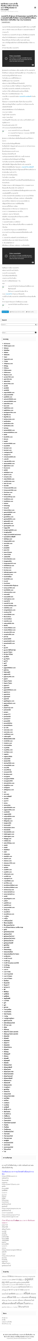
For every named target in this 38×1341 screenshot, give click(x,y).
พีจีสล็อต (6, 991)
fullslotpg (7, 505)
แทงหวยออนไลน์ (8, 1147)
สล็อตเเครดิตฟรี (8, 1078)
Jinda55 (6, 545)
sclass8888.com (9, 765)
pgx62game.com (9, 701)
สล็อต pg (6, 1029)
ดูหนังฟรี (4, 1206)
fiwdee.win (7, 494)
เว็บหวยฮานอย (8, 1138)
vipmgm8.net (8, 878)
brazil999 (7, 445)
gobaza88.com (8, 521)
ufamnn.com (8, 860)
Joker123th (7, 554)
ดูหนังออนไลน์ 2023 (9, 938)
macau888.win (8, 596)
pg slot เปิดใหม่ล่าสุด (10, 650)
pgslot (6, 679)
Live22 (6, 581)
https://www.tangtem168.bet (12, 1250)
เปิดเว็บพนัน (7, 1111)
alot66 (6, 386)
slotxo (6, 803)
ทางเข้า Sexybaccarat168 (11, 963)
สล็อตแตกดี (7, 1082)
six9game (7, 787)
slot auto (6, 794)
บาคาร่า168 (7, 972)
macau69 (7, 594)
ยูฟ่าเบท (6, 1007)
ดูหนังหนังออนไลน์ (9, 932)
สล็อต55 (33, 1294)
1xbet (5, 357)
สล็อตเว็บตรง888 (8, 1074)
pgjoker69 (7, 674)
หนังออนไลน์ (7, 1094)
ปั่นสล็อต (6, 980)
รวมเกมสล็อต (7, 1009)
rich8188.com (8, 741)
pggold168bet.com (10, 667)
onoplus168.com (9, 634)
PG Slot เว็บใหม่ (8, 654)
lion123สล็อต (7, 576)
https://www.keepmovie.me (11, 1208)
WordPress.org (6, 1323)
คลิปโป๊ (4, 1252)
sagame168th (8, 756)
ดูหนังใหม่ (6, 945)
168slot (6, 348)
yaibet (6, 900)
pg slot (6, 647)
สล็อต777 (6, 1043)
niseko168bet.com (9, 627)
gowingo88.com (9, 525)
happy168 (7, 528)
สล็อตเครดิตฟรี (8, 1067)
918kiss (6, 368)
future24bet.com (9, 510)
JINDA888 (5, 1240)
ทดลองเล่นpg (7, 949)
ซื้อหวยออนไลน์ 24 (9, 925)
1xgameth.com (8, 359)
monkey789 (7, 612)
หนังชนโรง (7, 1091)
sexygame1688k (9, 778)
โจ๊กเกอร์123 (7, 1149)
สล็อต (5, 1027)
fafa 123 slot (7, 483)
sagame (6, 754)
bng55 (6, 441)
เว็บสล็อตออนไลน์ (8, 1131)
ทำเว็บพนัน (7, 967)
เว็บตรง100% (7, 1118)
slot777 (6, 801)
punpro (6, 712)
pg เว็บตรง (7, 659)
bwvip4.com (8, 448)
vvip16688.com (9, 881)
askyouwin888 (8, 394)
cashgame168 (8, 452)
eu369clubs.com (9, 481)
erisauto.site (8, 477)
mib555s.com (8, 607)
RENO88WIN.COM (9, 738)
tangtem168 (7, 823)
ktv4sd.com (7, 567)
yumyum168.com (9, 907)
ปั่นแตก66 (7, 983)
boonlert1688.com (9, 443)
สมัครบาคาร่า (19, 1294)
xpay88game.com (9, 898)
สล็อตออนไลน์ (8, 1065)
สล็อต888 (7, 1045)
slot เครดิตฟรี (7, 796)
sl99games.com (9, 789)
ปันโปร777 (7, 987)
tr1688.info (7, 841)
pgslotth (6, 698)
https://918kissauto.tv (9, 1176)
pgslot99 (6, 687)
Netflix (6, 625)
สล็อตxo (6, 1056)
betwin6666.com (9, 430)
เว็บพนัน (6, 1125)
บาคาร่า (6, 969)
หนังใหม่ (6, 1100)
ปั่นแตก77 (6, 985)
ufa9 (5, 852)
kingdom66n (8, 561)
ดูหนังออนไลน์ (8, 934)
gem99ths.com (8, 517)
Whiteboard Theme (25, 1338)
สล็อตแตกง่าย (7, 1080)
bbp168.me (7, 414)
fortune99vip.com (9, 496)
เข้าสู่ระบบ (5, 1318)
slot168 (6, 798)
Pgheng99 (7, 672)
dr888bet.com (8, 472)
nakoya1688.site (9, 623)
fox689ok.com (8, 499)
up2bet (6, 867)
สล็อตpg (6, 1051)
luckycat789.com (9, 588)
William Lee (14, 311)
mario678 (9, 294)
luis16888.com (8, 590)
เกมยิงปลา (6, 1102)
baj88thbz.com (8, 408)
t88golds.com (8, 821)
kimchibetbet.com (9, 559)
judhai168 (5, 1237)
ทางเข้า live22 (8, 958)
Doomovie (7, 468)
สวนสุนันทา (7, 1087)
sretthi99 (7, 812)
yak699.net (7, 903)
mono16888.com (9, 614)
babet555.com (8, 403)
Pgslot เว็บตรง (8, 681)
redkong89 (7, 736)
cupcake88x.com (9, 461)
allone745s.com (9, 383)
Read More (5, 311)
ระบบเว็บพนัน (7, 1011)
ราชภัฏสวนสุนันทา (9, 1018)
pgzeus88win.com (9, 703)
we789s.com (8, 883)
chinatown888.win (10, 457)
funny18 (6, 508)
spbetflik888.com (9, 807)
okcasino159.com (9, 632)
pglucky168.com (9, 676)
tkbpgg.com (7, 838)
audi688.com (8, 397)
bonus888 (5, 1238)
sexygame (7, 776)
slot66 (4, 1233)
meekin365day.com (10, 605)
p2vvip (6, 636)
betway (6, 428)
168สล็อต (6, 350)
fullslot (6, 503)
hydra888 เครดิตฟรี (9, 536)
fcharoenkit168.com (10, 488)
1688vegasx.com (9, 346)
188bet (6, 352)
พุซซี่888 (6, 996)
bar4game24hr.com (10, 412)
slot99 (4, 1231)
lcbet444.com (8, 574)
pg (4, 645)
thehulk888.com (9, 832)
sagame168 (5, 1284)
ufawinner (7, 865)
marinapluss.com (9, 599)
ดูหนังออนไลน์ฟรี (8, 943)
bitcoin (6, 439)
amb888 (6, 390)
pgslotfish (7, 694)
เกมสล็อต (6, 1105)
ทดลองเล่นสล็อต (8, 952)
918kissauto (7, 370)
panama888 (7, 639)
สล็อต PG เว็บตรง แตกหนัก (11, 1031)
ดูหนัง (5, 929)
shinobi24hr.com (9, 783)
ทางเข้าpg (6, 965)
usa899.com (8, 869)
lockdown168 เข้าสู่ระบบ (11, 585)
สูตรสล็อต (6, 1089)
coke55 (6, 459)
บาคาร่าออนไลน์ (8, 974)
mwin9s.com (8, 621)
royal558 (6, 747)
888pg (6, 366)
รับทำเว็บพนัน (7, 1014)
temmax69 (7, 825)
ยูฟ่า (5, 1003)
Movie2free (7, 616)
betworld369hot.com (10, 432)
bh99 (5, 434)
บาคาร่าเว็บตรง (8, 976)
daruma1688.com (9, 463)
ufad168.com (8, 856)
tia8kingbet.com (9, 834)
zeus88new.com (9, 914)
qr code (6, 727)
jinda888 (6, 548)
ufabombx (7, 854)
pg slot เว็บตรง (8, 652)
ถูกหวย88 (6, 947)
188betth (6, 354)
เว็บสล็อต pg (7, 1129)
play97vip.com (8, 707)
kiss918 (4, 1259)
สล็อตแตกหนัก (8, 1085)
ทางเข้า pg (7, 960)
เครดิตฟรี (6, 1107)
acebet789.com (9, 377)
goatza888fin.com (9, 519)
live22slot (7, 583)
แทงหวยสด (7, 1145)
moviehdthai (8, 619)
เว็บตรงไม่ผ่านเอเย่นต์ (9, 1122)
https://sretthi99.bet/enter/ (12, 534)
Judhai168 (7, 556)
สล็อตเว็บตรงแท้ (8, 1076)
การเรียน (6, 916)
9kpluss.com (8, 374)
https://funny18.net (8, 1256)
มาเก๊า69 (6, 1000)
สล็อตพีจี (6, 1058)
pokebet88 (7, 710)
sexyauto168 (8, 772)
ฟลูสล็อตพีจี (7, 998)
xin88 (5, 896)
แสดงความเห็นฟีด (7, 1322)
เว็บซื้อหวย (7, 1116)
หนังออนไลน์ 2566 (9, 1096)
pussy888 (7, 721)
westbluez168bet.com (11, 885)
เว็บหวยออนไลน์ (8, 1136)
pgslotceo (7, 692)
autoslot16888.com (10, 399)
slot (5, 792)
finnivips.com (8, 492)
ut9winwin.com (9, 874)
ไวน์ (5, 1151)
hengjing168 (8, 532)
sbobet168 (7, 761)
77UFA (6, 361)
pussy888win (8, 725)
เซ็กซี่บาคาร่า (7, 1109)
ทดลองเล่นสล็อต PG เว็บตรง (11, 954)
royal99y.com (8, 750)
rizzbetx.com (8, 743)
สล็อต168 (6, 1036)
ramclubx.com (8, 730)
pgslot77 (6, 685)
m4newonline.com (9, 592)
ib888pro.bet (8, 539)
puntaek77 (7, 718)
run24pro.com (8, 752)
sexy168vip (7, 769)
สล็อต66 (6, 1038)
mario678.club (6, 22)
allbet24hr (7, 381)
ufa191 (6, 845)
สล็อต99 (6, 1049)
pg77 (5, 663)
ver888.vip (7, 876)
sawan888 (7, 758)
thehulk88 (7, 829)
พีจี (4, 989)
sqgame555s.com (9, 809)
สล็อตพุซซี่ (7, 1060)
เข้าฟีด (3, 1320)
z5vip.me (7, 909)
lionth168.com (8, 579)
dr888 (6, 470)
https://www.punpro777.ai (11, 1215)
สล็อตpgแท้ (7, 1054)
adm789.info (8, 379)
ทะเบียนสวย (7, 956)
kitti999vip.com (9, 565)
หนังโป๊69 (6, 1098)
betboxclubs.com (9, 419)
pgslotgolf (7, 696)
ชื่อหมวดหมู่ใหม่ (8, 923)
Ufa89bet (7, 849)
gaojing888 (7, 514)
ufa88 (6, 847)
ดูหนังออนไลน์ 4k (9, 940)
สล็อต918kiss (8, 1047)
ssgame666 (7, 814)
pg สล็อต (6, 656)
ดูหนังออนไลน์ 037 (9, 936)
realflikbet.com (8, 734)
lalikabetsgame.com (10, 572)
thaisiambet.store (9, 827)
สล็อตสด (6, 1062)
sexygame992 (8, 781)
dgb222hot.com (9, 465)
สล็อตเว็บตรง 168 (8, 1071)
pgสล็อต (6, 705)
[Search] (35, 324)
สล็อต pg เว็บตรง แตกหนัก (11, 1034)
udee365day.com (9, 843)
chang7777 (7, 454)
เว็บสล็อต (6, 1127)
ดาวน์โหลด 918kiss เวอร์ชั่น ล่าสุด (13, 927)
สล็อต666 (7, 1040)
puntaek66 (7, 716)
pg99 (5, 665)
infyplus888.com (9, 541)
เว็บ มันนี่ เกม (7, 1114)
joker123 (6, 550)
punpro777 (7, 714)
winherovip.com (9, 889)
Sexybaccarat (8, 774)
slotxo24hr (7, 805)
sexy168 (6, 767)
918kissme (7, 372)
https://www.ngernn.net (10, 1217)
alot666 (6, 388)
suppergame (7, 818)
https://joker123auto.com (10, 1184)
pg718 (6, 661)
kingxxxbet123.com (10, 563)
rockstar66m (8, 745)
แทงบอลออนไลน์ (8, 1142)
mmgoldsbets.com (9, 610)
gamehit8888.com (9, 512)
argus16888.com (9, 392)
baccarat (6, 405)
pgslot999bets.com (10, 690)
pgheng (6, 670)
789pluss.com (8, 363)
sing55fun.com (8, 785)
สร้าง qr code (7, 1025)
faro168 (6, 485)
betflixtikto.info (9, 423)
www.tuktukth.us (9, 892)
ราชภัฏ (6, 1016)
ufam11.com (7, 858)
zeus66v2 (7, 912)
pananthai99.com (9, 641)
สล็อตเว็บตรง (7, 1069)
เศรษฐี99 (6, 1140)
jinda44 (4, 1235)
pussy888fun (8, 723)
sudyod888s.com (9, 816)
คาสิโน (6, 918)
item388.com (8, 543)
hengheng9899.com (10, 530)
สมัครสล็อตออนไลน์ (9, 1023)
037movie (7, 343)
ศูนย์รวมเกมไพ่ (8, 1020)
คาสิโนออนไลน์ (8, 920)
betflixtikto (7, 421)
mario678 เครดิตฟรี (25, 96)
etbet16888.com (9, 479)
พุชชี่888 (6, 994)
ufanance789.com (9, 863)
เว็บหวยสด (7, 1134)
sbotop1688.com (9, 763)
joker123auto (8, 552)
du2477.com (7, 474)
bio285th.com (8, 437)
